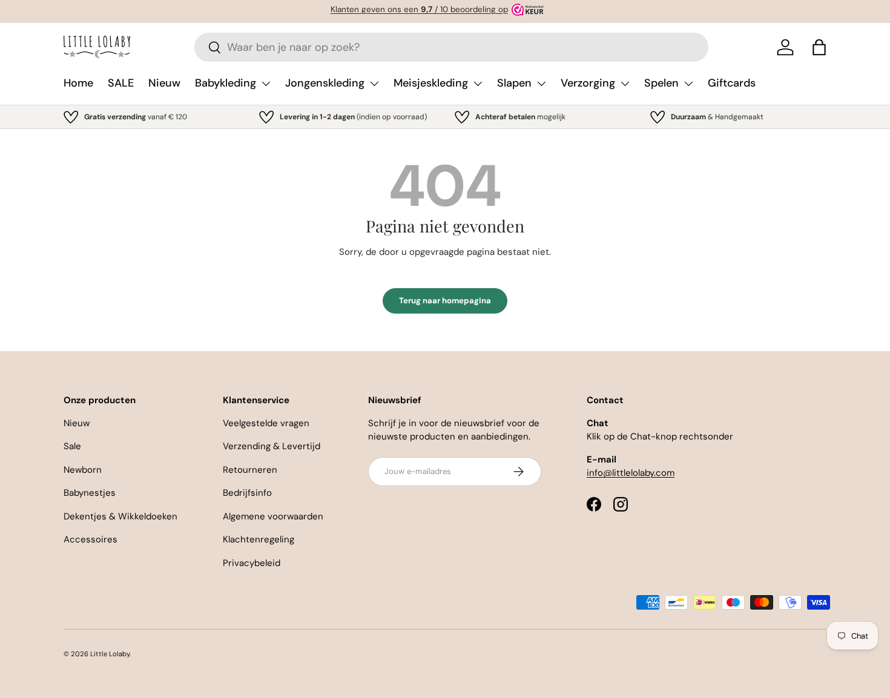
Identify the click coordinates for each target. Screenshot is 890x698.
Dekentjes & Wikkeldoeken (120, 516)
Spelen (661, 83)
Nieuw (164, 83)
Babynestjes (90, 493)
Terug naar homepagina (445, 300)
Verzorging (588, 83)
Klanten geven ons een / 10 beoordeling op (419, 9)
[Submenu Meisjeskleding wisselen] (477, 83)
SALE (121, 83)
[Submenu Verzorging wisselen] (625, 83)
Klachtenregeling (258, 539)
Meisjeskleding (431, 83)
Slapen (514, 83)
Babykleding (225, 83)
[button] (819, 47)
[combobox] (451, 47)
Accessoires (90, 539)
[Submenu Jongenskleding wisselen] (374, 83)
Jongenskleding (324, 83)
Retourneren (250, 470)
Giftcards (732, 83)
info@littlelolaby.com (630, 473)
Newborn (83, 470)
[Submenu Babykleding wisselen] (266, 83)
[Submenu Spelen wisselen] (688, 83)
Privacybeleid (251, 563)
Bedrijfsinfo (247, 493)
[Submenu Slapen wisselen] (541, 83)
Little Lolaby (110, 654)
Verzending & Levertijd (271, 446)
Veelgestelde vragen (266, 423)
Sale (72, 446)
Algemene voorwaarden (273, 516)
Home (78, 83)
